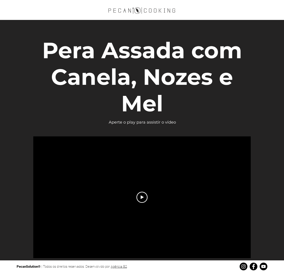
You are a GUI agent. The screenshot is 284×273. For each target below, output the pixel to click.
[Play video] (142, 197)
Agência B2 (119, 267)
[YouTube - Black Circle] (263, 266)
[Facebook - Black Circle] (253, 266)
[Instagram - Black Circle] (243, 266)
